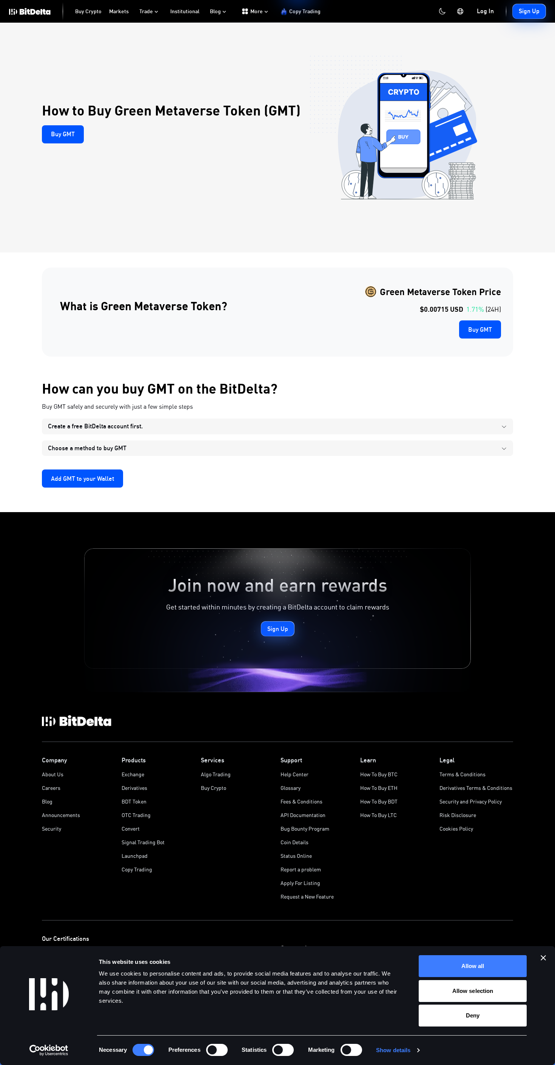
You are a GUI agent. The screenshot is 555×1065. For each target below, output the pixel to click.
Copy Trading (137, 869)
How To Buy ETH (379, 788)
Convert (131, 828)
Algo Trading (216, 774)
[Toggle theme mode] (442, 11)
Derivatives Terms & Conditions (475, 788)
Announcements (61, 815)
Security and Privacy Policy (470, 801)
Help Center (294, 774)
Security (51, 828)
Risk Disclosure (457, 815)
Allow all (472, 966)
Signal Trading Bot (143, 842)
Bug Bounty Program (305, 828)
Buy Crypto (213, 788)
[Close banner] (543, 957)
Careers (51, 788)
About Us (52, 774)
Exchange (133, 774)
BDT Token (134, 801)
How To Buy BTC (379, 774)
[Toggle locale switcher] (460, 11)
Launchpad (135, 856)
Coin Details (294, 842)
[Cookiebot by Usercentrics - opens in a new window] (49, 1050)
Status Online (296, 856)
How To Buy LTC (378, 815)
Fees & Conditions (301, 801)
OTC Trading (136, 815)
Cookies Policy (456, 828)
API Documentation (303, 815)
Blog (47, 801)
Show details (393, 1050)
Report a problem (301, 869)
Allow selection (472, 991)
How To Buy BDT (379, 801)
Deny (472, 1015)
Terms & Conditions (462, 774)
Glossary (291, 788)
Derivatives (134, 788)
